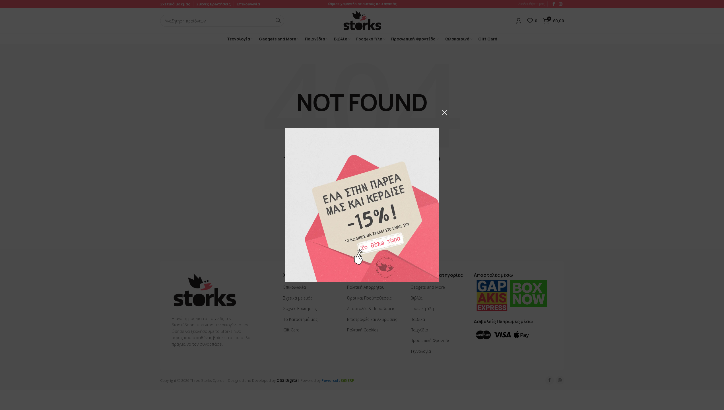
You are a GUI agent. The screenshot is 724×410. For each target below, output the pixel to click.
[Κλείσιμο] (445, 112)
